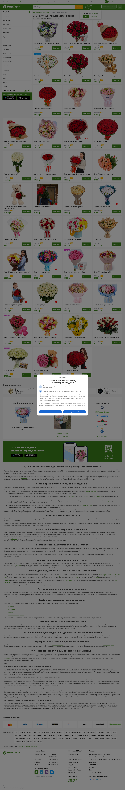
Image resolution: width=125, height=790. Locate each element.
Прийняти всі (74, 412)
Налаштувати (50, 412)
